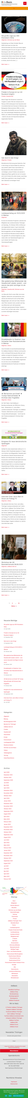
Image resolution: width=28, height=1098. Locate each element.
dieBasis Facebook (14, 1000)
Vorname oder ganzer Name (14, 1035)
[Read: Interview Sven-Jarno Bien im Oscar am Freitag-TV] (14, 487)
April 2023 (6, 816)
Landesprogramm (15, 927)
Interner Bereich (14, 905)
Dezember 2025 (8, 775)
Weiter (14, 606)
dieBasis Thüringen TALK (15, 921)
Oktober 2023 (7, 808)
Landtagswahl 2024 (9, 742)
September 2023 (8, 811)
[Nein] (26, 1093)
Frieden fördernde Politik (15, 930)
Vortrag (6, 755)
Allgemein (4, 40)
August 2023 (7, 814)
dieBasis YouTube (14, 1020)
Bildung (6, 719)
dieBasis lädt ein (11, 566)
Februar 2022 (7, 847)
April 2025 (6, 788)
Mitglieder (14, 903)
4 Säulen (14, 938)
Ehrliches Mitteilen (15, 945)
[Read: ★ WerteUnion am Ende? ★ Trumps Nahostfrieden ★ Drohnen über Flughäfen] (14, 384)
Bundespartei (14, 998)
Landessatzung (15, 932)
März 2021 (6, 876)
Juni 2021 (6, 868)
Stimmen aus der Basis (13, 40)
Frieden (3, 96)
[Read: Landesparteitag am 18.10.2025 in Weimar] (14, 201)
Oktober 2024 (7, 795)
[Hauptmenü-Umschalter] (25, 3)
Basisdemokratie (14, 947)
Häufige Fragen (15, 949)
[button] (14, 8)
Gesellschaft (9, 96)
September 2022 (8, 834)
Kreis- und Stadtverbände (14, 951)
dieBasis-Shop (14, 992)
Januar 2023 (7, 824)
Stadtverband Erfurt (14, 960)
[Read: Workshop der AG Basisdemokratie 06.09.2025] (14, 547)
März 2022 (7, 845)
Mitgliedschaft (15, 936)
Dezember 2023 (8, 803)
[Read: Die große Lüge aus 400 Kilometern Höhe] (14, 24)
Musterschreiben (8, 745)
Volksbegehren (8, 753)
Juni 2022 (6, 840)
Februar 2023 (7, 821)
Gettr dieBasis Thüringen (14, 1014)
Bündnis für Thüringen (10, 724)
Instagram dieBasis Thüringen (14, 1018)
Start (14, 901)
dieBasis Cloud (14, 1026)
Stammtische (14, 969)
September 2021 (8, 860)
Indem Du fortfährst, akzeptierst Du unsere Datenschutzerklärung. (14, 1047)
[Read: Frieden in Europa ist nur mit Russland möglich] (14, 80)
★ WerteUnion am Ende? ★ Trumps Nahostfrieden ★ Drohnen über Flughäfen (11, 396)
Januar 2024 (7, 801)
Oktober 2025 (7, 777)
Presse (15, 918)
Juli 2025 (6, 782)
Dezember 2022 (8, 827)
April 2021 (6, 873)
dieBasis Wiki (14, 1022)
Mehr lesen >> (5, 64)
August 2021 (7, 863)
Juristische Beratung (14, 971)
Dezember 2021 (8, 853)
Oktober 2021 (7, 858)
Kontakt (14, 964)
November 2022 (8, 829)
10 (18, 603)
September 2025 (8, 780)
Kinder (5, 737)
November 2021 (8, 855)
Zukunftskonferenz (9, 758)
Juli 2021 (6, 866)
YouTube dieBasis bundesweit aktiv (14, 1016)
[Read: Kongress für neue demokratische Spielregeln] (14, 434)
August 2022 (7, 837)
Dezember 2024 (8, 790)
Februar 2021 (7, 879)
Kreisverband (7, 739)
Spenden (14, 940)
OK (6, 1095)
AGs (15, 967)
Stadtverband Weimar (15, 956)
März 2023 (7, 819)
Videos (9, 345)
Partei (14, 925)
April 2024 (6, 798)
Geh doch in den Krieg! (9, 158)
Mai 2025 (6, 785)
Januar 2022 (7, 850)
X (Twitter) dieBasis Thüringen (14, 1007)
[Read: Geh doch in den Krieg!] (14, 142)
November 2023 (8, 806)
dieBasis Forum (14, 1024)
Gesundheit (7, 734)
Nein (10, 1095)
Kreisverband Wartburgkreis (15, 954)
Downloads (15, 916)
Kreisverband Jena (15, 958)
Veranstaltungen (14, 912)
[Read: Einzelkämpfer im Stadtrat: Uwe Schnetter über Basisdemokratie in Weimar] (14, 329)
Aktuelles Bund (15, 923)
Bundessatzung (14, 994)
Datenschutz (14, 1084)
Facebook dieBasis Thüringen (14, 1011)
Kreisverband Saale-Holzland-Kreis (14, 962)
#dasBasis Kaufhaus (14, 989)
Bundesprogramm (14, 996)
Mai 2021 (6, 871)
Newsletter (15, 975)
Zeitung (15, 914)
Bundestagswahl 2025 (10, 721)
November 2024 (8, 793)
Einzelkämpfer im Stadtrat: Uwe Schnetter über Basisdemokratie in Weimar (13, 341)
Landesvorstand (14, 934)
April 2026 (6, 772)
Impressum (14, 1081)
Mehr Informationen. (18, 1095)
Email (14, 1041)
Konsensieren (14, 943)
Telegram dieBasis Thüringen (14, 1009)
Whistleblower (15, 977)
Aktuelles (14, 907)
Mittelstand (15, 973)
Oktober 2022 (7, 832)
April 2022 (6, 842)
